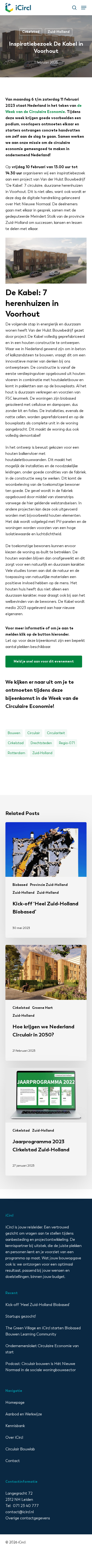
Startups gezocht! (20, 1316)
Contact (12, 1460)
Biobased (20, 885)
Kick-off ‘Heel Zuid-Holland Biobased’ (37, 1304)
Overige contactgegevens (27, 1518)
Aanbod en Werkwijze (23, 1414)
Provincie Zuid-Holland (49, 885)
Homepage (15, 1402)
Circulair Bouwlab (20, 1449)
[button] (83, 7)
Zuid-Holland (59, 32)
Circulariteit (56, 733)
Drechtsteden (41, 743)
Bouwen (14, 733)
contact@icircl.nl (19, 1512)
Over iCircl (14, 1437)
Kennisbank (15, 1425)
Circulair (33, 733)
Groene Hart (42, 1008)
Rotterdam (16, 753)
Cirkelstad (30, 32)
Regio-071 (67, 743)
